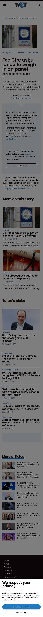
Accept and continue (21, 607)
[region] (21, 598)
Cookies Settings (21, 613)
